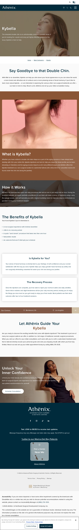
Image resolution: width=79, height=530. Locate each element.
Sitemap (49, 478)
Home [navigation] (29, 60)
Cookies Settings (31, 526)
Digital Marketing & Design (41, 486)
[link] (67, 7)
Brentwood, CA (31, 310)
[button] (70, 2)
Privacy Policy (41, 478)
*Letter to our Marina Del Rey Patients (39, 438)
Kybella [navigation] (48, 60)
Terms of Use (31, 478)
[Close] (75, 520)
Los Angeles (59, 310)
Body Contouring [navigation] (39, 60)
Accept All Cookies (46, 526)
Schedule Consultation (13, 391)
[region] (39, 523)
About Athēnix (39, 464)
